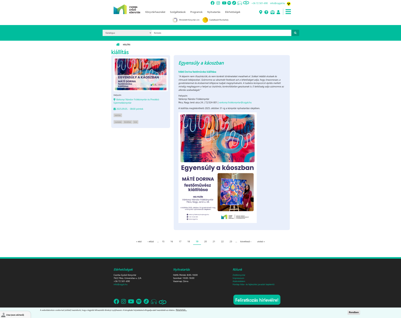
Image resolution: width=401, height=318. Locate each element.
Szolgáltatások (178, 11)
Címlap (118, 45)
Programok (196, 11)
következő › (245, 241)
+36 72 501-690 (259, 3)
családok (118, 122)
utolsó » (261, 241)
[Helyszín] (260, 12)
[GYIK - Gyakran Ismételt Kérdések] (266, 12)
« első (139, 241)
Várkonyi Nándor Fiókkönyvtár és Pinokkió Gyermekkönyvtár (136, 101)
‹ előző (151, 241)
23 (231, 241)
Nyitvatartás (213, 11)
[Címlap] (127, 6)
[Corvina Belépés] (278, 12)
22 (222, 241)
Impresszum (238, 278)
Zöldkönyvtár (239, 274)
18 (188, 241)
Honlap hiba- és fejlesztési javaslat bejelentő (253, 284)
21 (214, 241)
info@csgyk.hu (277, 3)
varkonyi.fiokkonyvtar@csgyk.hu (235, 102)
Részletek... (181, 309)
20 (205, 241)
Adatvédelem (239, 281)
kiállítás (118, 115)
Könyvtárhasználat (155, 11)
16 (171, 241)
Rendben (354, 312)
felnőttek (127, 122)
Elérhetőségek (232, 11)
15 (163, 241)
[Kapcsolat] (272, 12)
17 (180, 241)
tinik (135, 122)
